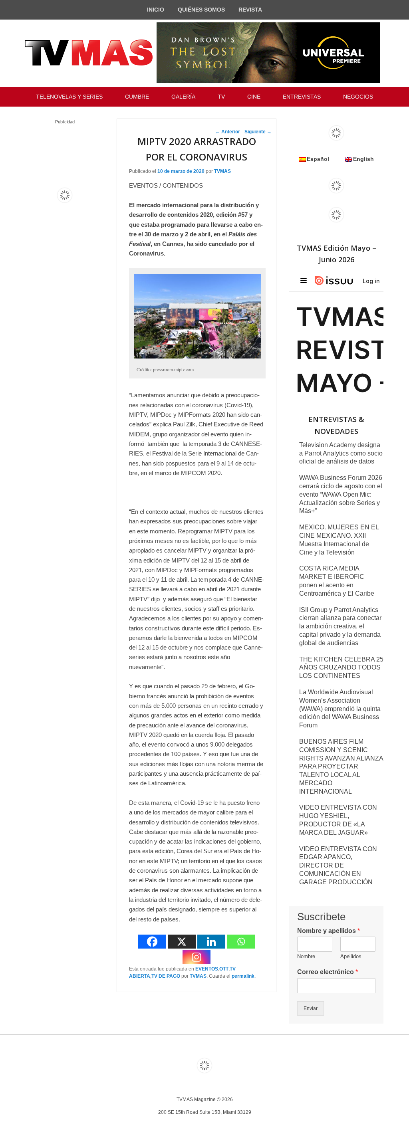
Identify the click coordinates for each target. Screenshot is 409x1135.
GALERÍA (183, 96)
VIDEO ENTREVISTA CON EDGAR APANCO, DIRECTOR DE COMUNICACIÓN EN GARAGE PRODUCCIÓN (338, 865)
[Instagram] (196, 957)
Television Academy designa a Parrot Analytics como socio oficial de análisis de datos (341, 453)
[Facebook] (152, 942)
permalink (243, 976)
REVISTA (250, 9)
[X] (182, 942)
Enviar (311, 1008)
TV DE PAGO (165, 976)
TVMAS (222, 171)
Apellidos (350, 956)
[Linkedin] (211, 942)
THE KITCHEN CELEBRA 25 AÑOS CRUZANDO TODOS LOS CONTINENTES (341, 667)
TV (221, 96)
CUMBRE (137, 96)
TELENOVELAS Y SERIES (69, 96)
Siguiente (258, 132)
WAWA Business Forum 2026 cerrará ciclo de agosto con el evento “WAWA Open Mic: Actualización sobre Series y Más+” (340, 494)
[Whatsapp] (241, 942)
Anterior (227, 132)
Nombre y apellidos (328, 930)
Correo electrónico (327, 972)
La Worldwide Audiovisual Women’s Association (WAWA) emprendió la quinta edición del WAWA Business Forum (340, 709)
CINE (253, 96)
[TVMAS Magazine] (89, 53)
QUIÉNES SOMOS (201, 9)
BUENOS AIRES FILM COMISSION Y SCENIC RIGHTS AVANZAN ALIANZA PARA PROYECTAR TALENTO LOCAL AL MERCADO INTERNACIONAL (341, 766)
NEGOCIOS (358, 96)
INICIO (155, 9)
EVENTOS (206, 969)
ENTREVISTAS (302, 96)
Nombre (306, 956)
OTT (223, 969)
